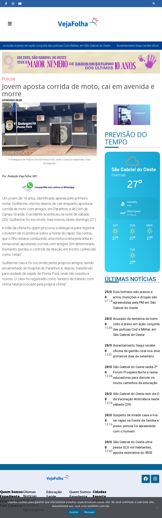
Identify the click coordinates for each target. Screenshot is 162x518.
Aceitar (73, 512)
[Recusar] (157, 508)
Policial (8, 79)
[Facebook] (146, 479)
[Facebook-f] (6, 4)
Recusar (89, 512)
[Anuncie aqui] (18, 33)
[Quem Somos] (6, 33)
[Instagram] (13, 4)
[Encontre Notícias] (154, 3)
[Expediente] (12, 33)
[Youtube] (20, 4)
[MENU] (9, 23)
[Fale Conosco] (24, 33)
